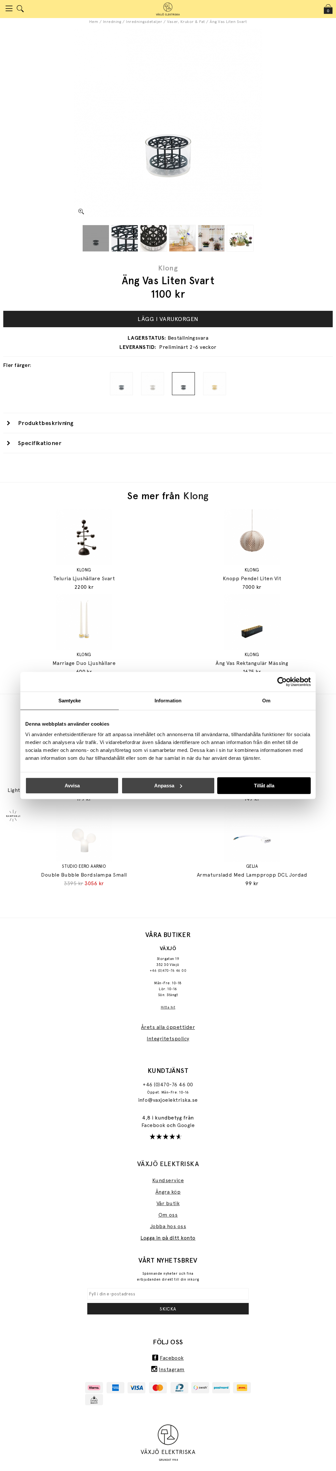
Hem (93, 21)
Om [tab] (266, 700)
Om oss (168, 1215)
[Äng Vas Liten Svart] (96, 238)
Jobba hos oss (168, 1226)
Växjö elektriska (168, 1164)
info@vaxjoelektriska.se (168, 1100)
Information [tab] (168, 700)
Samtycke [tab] (69, 700)
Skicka (168, 1308)
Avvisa (72, 785)
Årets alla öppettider (168, 1027)
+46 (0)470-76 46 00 (168, 971)
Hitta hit (168, 1007)
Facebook (154, 1125)
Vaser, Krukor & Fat (186, 21)
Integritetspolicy (168, 1038)
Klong (168, 268)
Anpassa (164, 785)
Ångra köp (168, 1192)
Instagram (171, 1369)
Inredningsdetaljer (144, 21)
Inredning (112, 21)
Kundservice (168, 1180)
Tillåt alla (264, 785)
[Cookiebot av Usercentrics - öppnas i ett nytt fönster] (282, 682)
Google (186, 1125)
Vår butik (168, 1203)
